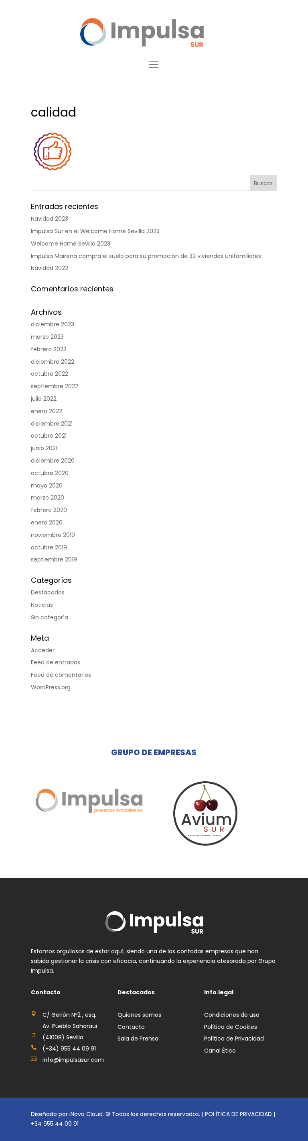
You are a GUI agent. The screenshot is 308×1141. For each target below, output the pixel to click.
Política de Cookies (230, 1027)
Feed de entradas (55, 662)
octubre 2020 (50, 473)
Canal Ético (220, 1051)
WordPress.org (51, 687)
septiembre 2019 (54, 559)
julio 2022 (44, 399)
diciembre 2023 (52, 324)
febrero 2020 (49, 510)
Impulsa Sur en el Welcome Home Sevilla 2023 (95, 231)
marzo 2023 (47, 337)
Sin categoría (49, 617)
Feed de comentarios (61, 675)
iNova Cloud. (87, 1114)
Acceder (43, 650)
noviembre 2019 (53, 535)
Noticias (42, 605)
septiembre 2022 (54, 386)
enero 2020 (47, 522)
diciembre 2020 (53, 461)
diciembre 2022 (52, 362)
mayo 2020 (47, 485)
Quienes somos (139, 1015)
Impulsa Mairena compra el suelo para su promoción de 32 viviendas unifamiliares (146, 256)
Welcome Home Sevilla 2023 (70, 244)
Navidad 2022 (49, 268)
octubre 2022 (49, 374)
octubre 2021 (49, 436)
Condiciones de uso (231, 1015)
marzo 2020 (47, 498)
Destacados (48, 592)
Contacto (131, 1027)
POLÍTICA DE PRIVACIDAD (238, 1114)
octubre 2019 (49, 547)
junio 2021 (44, 448)
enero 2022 (46, 411)
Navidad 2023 (49, 219)
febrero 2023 (49, 349)
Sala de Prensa (138, 1038)
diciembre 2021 (52, 424)
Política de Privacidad (234, 1038)
